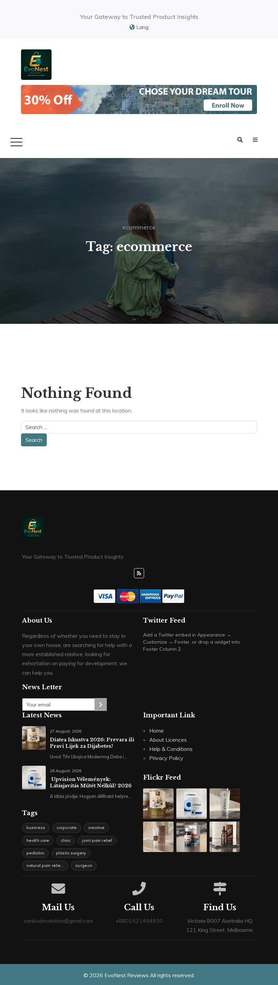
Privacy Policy (166, 758)
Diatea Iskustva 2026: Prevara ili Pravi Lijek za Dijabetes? (92, 743)
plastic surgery (71, 852)
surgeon (83, 865)
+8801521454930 (139, 920)
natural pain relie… (45, 865)
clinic (66, 840)
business (35, 827)
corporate (67, 827)
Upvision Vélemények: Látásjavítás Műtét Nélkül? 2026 (91, 782)
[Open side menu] (255, 140)
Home (156, 730)
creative (96, 827)
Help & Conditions (171, 748)
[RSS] (139, 573)
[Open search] (240, 140)
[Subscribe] (101, 704)
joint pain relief (97, 840)
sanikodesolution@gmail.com (58, 920)
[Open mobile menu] (15, 142)
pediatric (35, 852)
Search (33, 439)
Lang (141, 27)
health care (37, 840)
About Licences (168, 739)
